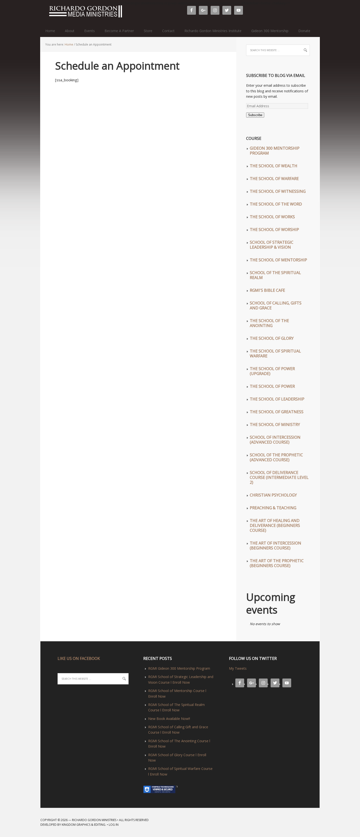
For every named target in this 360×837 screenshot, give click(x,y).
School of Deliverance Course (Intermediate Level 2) (279, 477)
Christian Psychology (273, 495)
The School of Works (272, 216)
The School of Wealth (273, 166)
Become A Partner (119, 30)
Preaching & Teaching (273, 507)
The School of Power (272, 386)
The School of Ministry (275, 424)
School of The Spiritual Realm (275, 275)
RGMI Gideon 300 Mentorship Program (179, 668)
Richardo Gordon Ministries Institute (212, 30)
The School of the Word (276, 204)
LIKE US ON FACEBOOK (79, 658)
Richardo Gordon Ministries (42, 12)
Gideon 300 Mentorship (269, 30)
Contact (168, 30)
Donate (304, 30)
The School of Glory (272, 338)
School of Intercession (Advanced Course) (275, 440)
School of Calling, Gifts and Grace (275, 305)
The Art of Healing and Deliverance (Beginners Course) (275, 525)
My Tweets (238, 668)
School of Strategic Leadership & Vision (271, 245)
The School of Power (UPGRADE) (272, 371)
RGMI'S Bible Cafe (267, 290)
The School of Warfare (274, 178)
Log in (114, 825)
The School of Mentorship (278, 260)
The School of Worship (274, 229)
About (69, 30)
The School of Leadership (277, 399)
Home (50, 30)
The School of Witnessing (278, 191)
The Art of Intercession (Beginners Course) (275, 545)
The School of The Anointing (269, 323)
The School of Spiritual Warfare (275, 353)
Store (148, 30)
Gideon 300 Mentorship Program (275, 151)
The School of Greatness (276, 411)
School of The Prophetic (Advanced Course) (276, 457)
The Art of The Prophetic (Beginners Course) (277, 563)
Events (89, 30)
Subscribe (255, 115)
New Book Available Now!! (169, 718)
